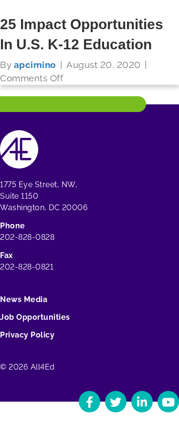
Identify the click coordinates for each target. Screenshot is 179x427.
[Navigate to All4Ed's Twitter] (115, 402)
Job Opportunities (35, 317)
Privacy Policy (27, 334)
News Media (23, 299)
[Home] (19, 148)
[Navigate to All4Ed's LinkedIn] (142, 402)
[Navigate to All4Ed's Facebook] (89, 402)
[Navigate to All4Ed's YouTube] (168, 402)
